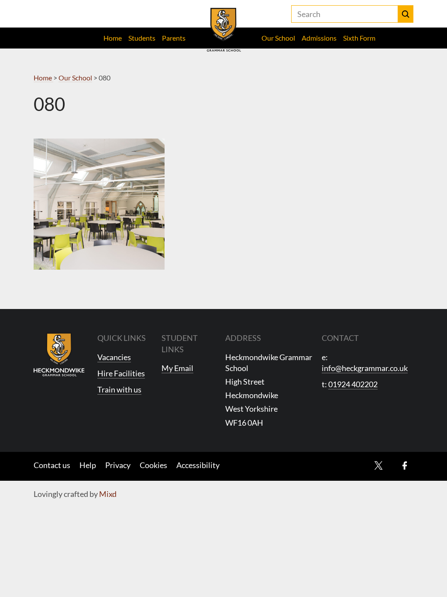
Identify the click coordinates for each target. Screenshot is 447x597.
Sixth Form (359, 38)
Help (87, 465)
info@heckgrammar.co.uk (365, 368)
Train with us (119, 389)
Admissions (319, 38)
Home (112, 38)
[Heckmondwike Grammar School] (223, 30)
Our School (278, 38)
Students (141, 38)
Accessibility (198, 465)
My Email (177, 368)
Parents (174, 38)
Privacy (118, 465)
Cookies (153, 465)
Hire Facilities (121, 373)
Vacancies (114, 357)
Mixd (108, 494)
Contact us (52, 465)
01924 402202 (353, 384)
